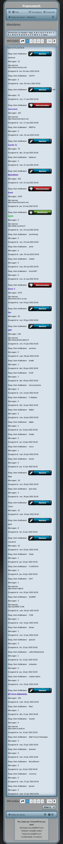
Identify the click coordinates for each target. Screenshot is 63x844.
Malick (31, 410)
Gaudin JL (12, 145)
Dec (9, 312)
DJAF (31, 373)
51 (19, 95)
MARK (10, 216)
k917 (31, 579)
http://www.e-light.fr (15, 588)
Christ (10, 506)
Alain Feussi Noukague (38, 737)
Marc (31, 706)
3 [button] (34, 41)
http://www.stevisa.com (17, 67)
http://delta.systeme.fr (17, 226)
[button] (22, 41)
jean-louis (33, 489)
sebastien (33, 664)
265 (19, 179)
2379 (20, 293)
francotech (12, 109)
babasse (32, 157)
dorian (31, 627)
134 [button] (49, 41)
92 (19, 316)
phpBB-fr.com (36, 834)
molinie (31, 259)
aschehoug (33, 234)
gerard (31, 786)
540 (19, 334)
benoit (31, 459)
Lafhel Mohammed (36, 652)
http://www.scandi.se (16, 729)
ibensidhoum (34, 762)
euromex (32, 348)
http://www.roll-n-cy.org (17, 299)
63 (19, 546)
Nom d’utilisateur (15, 48)
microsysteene (35, 385)
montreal (11, 58)
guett (10, 524)
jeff (54, 90)
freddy (31, 434)
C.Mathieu (33, 397)
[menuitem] (15, 12)
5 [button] (42, 41)
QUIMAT (32, 597)
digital (31, 422)
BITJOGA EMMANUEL (17, 694)
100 (19, 698)
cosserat (32, 774)
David (10, 193)
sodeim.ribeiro (34, 677)
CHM (31, 615)
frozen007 (33, 271)
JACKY (32, 76)
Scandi (31, 719)
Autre (45, 35)
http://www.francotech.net (18, 119)
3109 (20, 196)
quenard (32, 749)
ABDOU (32, 127)
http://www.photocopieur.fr (18, 340)
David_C (11, 289)
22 (19, 61)
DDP (10, 330)
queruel (32, 640)
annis (31, 247)
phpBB (34, 828)
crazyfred (12, 542)
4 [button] (38, 41)
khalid (31, 361)
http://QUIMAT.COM (16, 607)
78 (19, 149)
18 (19, 480)
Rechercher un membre (17, 33)
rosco (31, 447)
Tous (31, 33)
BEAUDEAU (13, 175)
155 (19, 113)
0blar (10, 477)
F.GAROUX (33, 566)
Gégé (31, 554)
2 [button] (31, 41)
